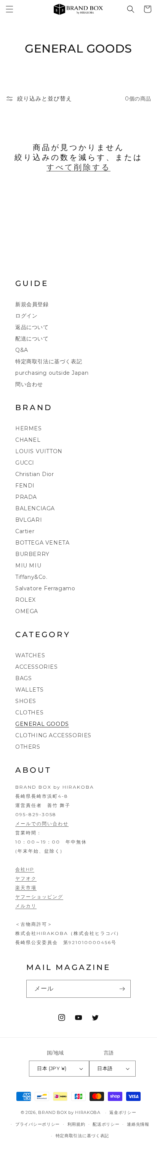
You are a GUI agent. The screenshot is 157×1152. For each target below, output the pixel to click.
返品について (32, 327)
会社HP (24, 869)
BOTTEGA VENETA (42, 542)
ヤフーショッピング (39, 897)
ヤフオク (26, 878)
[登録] (122, 989)
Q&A (21, 350)
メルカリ (26, 906)
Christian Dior (34, 474)
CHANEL (28, 439)
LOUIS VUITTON (38, 451)
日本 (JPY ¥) (51, 1068)
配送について (32, 338)
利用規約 (76, 1124)
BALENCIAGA (35, 508)
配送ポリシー (106, 1124)
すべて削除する (78, 167)
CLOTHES (29, 712)
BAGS (23, 678)
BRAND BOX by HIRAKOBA (69, 1112)
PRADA (26, 497)
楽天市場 (26, 887)
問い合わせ (29, 384)
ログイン (26, 315)
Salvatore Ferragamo (45, 588)
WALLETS (29, 689)
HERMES (28, 428)
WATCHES (30, 655)
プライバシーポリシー (37, 1124)
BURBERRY (32, 554)
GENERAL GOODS (42, 724)
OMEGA (26, 611)
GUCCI (24, 462)
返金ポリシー (122, 1112)
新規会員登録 (32, 304)
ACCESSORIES (36, 666)
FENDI (25, 485)
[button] (9, 9)
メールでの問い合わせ (42, 823)
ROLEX (25, 599)
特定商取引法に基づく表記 (48, 361)
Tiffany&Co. (31, 577)
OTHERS (27, 746)
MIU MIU (28, 565)
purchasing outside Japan (51, 372)
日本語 (104, 1068)
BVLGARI (28, 519)
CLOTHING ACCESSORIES (53, 735)
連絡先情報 (138, 1124)
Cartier (24, 531)
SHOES (25, 701)
